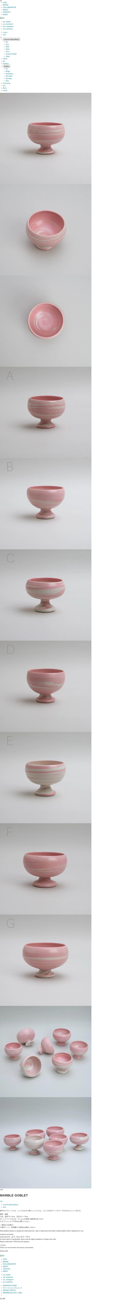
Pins (7, 81)
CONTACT (7, 12)
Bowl (7, 47)
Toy (4, 86)
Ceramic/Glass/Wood (11, 39)
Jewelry (6, 66)
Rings (8, 71)
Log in (5, 32)
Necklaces (9, 74)
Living (5, 90)
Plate (7, 49)
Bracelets (9, 76)
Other (8, 56)
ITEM (5, 2)
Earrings (9, 78)
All (6, 42)
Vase (7, 51)
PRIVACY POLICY (9, 1290)
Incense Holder (11, 54)
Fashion (6, 63)
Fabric (5, 59)
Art (4, 61)
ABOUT (5, 10)
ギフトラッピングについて (12, 1288)
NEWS (5, 14)
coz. (1, 1201)
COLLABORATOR (9, 7)
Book (5, 88)
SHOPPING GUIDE (10, 1285)
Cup (7, 44)
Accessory (6, 83)
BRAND (5, 5)
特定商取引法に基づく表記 (12, 1293)
